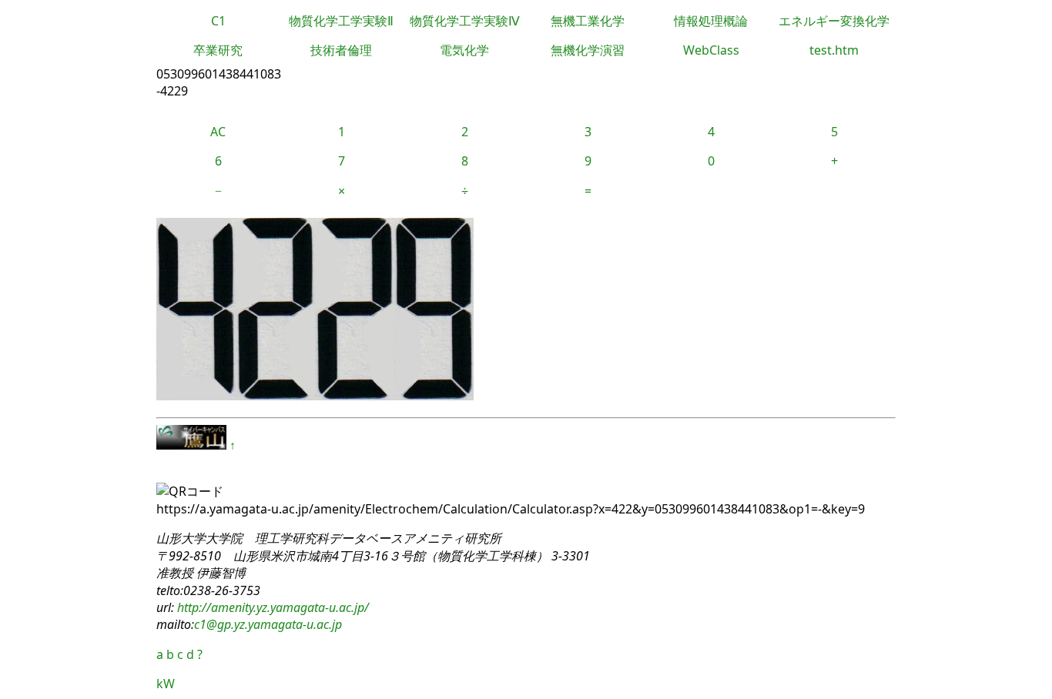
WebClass (711, 50)
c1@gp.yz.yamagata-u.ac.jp (268, 624)
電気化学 (464, 50)
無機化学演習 (588, 50)
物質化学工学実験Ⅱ (341, 20)
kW (165, 683)
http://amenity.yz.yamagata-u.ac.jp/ (271, 607)
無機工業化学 (588, 20)
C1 (218, 20)
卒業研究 (218, 50)
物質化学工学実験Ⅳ (465, 20)
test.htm (834, 50)
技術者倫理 (341, 50)
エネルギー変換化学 (834, 20)
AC (218, 131)
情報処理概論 (711, 20)
